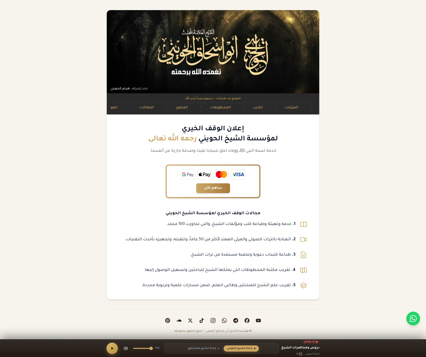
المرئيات (307, 108)
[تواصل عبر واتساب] (413, 318)
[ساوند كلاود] (179, 320)
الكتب (273, 108)
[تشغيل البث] (112, 348)
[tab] (241, 348)
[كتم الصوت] (125, 348)
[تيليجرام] (236, 320)
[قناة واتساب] (224, 320)
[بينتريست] (168, 320)
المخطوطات (235, 108)
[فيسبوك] (247, 320)
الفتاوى (197, 108)
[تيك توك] (202, 320)
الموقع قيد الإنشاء (117, 108)
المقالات (161, 108)
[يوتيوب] (258, 320)
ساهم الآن (213, 188)
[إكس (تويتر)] (190, 320)
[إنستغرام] (213, 320)
